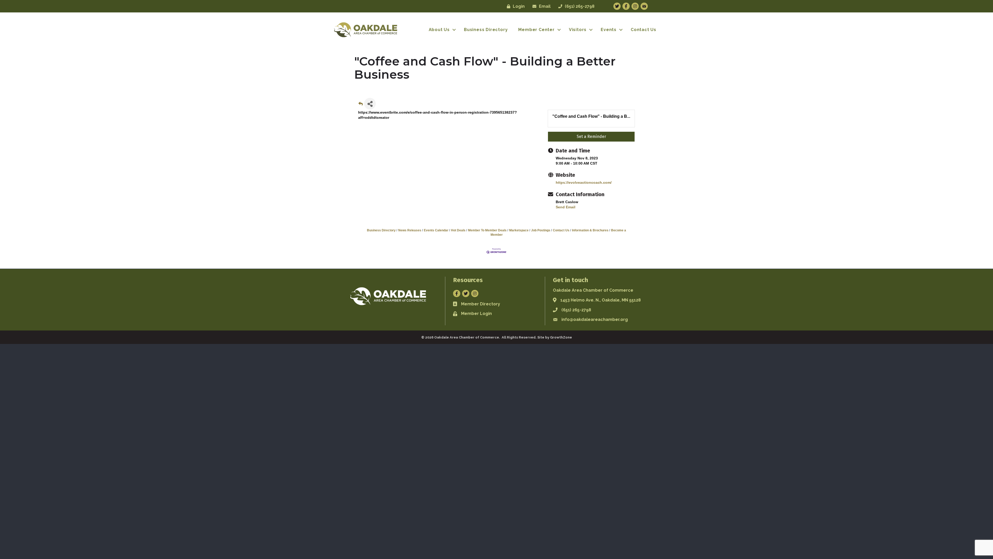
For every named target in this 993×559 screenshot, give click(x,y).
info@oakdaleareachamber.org (594, 319)
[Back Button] (360, 105)
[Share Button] (370, 103)
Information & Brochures (590, 230)
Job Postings (540, 230)
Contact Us (643, 29)
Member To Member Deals (487, 230)
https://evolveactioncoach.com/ (584, 182)
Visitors (577, 29)
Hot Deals (458, 230)
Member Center (536, 29)
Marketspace (519, 230)
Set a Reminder (591, 136)
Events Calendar (436, 230)
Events (608, 29)
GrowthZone (561, 337)
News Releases (409, 230)
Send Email (565, 207)
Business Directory (486, 29)
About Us (439, 29)
